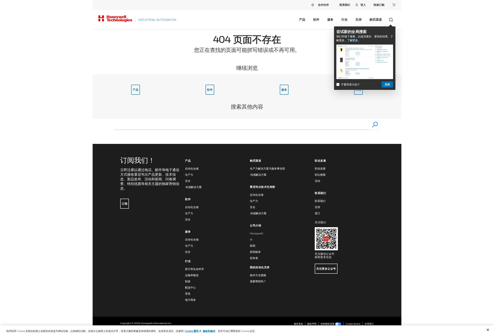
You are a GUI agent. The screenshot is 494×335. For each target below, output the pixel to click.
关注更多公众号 (326, 268)
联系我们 (320, 201)
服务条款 (298, 323)
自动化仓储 (192, 168)
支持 (358, 19)
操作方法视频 (258, 275)
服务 (330, 19)
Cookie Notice (353, 323)
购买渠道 (376, 19)
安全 (187, 180)
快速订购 (379, 4)
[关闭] (488, 330)
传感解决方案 (193, 187)
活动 (317, 180)
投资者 (254, 258)
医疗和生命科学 (194, 269)
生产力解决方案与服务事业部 (267, 168)
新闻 (252, 245)
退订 (317, 213)
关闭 (387, 84)
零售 (187, 293)
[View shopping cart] (394, 4)
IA (251, 239)
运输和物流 (192, 275)
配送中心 (190, 287)
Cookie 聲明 (192, 330)
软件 (316, 19)
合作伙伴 (323, 4)
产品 (302, 19)
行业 (344, 19)
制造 (187, 281)
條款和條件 (209, 330)
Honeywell (256, 233)
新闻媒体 (255, 251)
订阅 (124, 203)
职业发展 (320, 168)
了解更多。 (354, 40)
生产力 (189, 174)
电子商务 (190, 299)
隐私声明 (311, 323)
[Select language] (312, 4)
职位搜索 (320, 174)
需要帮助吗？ (258, 281)
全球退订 (369, 323)
